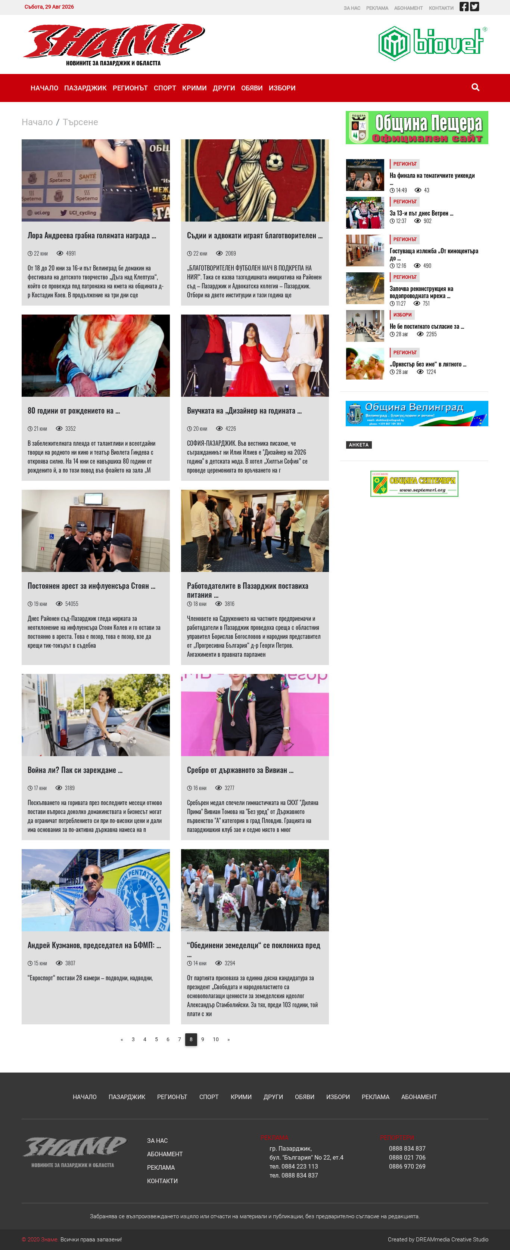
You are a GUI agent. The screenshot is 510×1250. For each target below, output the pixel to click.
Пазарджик (85, 88)
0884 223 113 (300, 1166)
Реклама (377, 8)
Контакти (441, 8)
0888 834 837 (300, 1175)
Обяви (252, 88)
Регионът (130, 88)
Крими (194, 88)
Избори (282, 88)
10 (216, 1039)
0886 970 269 (407, 1166)
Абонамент (408, 8)
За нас (352, 8)
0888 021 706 (407, 1157)
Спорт (165, 88)
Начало (44, 88)
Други (224, 88)
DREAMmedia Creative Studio (452, 1239)
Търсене (80, 122)
